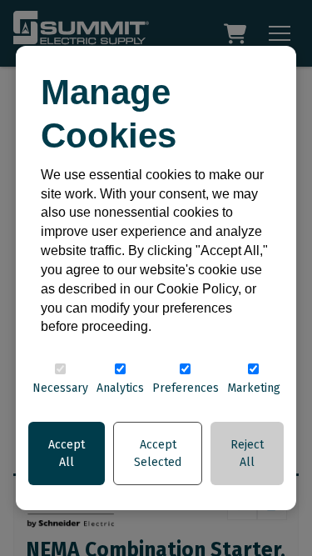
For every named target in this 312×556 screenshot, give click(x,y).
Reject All (247, 453)
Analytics (120, 388)
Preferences (185, 388)
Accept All (66, 453)
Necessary (60, 388)
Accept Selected (157, 453)
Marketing (253, 388)
